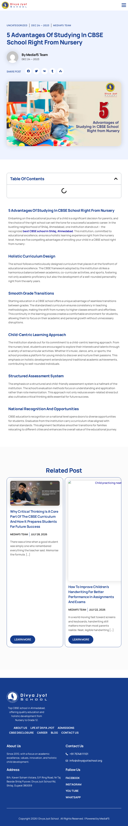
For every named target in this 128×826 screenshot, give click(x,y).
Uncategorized (17, 25)
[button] (28, 71)
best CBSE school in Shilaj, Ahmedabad (48, 231)
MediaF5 (105, 818)
